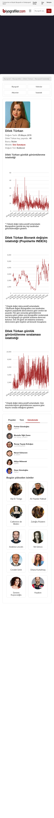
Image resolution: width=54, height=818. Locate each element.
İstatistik (39, 93)
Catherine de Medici (16, 523)
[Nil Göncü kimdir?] (38, 538)
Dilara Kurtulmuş (38, 570)
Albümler (15, 93)
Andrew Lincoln (16, 547)
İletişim (49, 2)
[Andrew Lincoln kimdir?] (16, 538)
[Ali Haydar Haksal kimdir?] (38, 490)
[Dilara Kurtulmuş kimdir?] (38, 560)
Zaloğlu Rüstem (38, 522)
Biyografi (15, 87)
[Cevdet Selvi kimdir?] (16, 560)
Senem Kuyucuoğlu (16, 594)
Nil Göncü (38, 547)
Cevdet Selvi (16, 570)
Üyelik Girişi (35, 3)
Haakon (37, 593)
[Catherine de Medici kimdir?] (16, 512)
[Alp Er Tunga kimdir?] (16, 490)
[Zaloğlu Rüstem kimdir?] (38, 512)
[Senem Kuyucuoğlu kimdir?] (16, 583)
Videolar (39, 87)
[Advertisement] (27, 45)
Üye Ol (42, 3)
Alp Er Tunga (16, 499)
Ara (49, 11)
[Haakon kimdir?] (38, 583)
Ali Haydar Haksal (38, 499)
